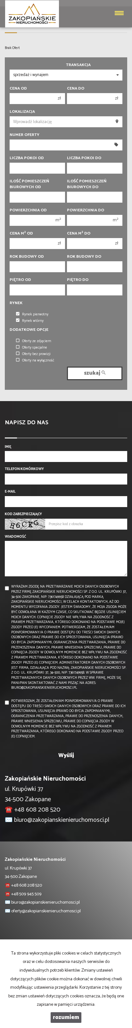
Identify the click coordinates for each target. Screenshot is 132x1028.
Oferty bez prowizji (36, 354)
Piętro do (77, 280)
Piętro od (20, 280)
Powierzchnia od (28, 210)
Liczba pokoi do (84, 158)
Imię (8, 447)
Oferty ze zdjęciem (36, 341)
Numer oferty (24, 135)
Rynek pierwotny (35, 314)
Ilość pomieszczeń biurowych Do (86, 184)
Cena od (18, 88)
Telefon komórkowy (24, 469)
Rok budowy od (27, 257)
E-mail (10, 492)
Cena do (75, 88)
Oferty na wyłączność (38, 360)
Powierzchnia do (85, 210)
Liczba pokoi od (27, 158)
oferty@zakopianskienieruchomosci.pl (46, 911)
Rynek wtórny (33, 321)
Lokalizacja (22, 112)
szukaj (93, 373)
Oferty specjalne (34, 348)
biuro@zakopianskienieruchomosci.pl (61, 820)
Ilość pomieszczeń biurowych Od (29, 184)
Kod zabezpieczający (23, 514)
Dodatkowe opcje (29, 330)
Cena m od (21, 233)
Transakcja (78, 65)
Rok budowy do (84, 257)
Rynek (16, 303)
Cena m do (78, 233)
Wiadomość (15, 537)
